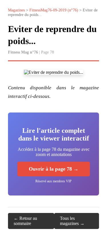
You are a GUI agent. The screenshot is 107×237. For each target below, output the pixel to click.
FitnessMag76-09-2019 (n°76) (53, 10)
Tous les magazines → (72, 221)
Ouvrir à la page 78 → (53, 169)
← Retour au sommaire (25, 221)
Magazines (16, 10)
